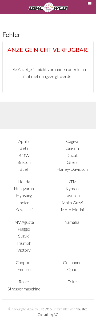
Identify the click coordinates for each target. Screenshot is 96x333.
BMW (24, 155)
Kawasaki (24, 209)
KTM (72, 181)
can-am (72, 148)
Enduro (24, 269)
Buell (24, 169)
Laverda (72, 195)
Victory (24, 249)
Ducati (72, 155)
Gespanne (72, 262)
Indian (23, 202)
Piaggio (24, 228)
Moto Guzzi (72, 202)
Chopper (24, 262)
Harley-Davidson (72, 169)
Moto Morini (72, 209)
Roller (24, 281)
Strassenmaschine (24, 288)
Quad (72, 269)
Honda (24, 181)
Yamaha (72, 221)
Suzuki (24, 235)
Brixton (24, 162)
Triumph (24, 242)
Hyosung (24, 195)
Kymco (72, 188)
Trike (72, 281)
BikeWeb (44, 309)
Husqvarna (24, 188)
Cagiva (72, 141)
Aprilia (24, 141)
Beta (24, 148)
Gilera (72, 162)
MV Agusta (24, 221)
